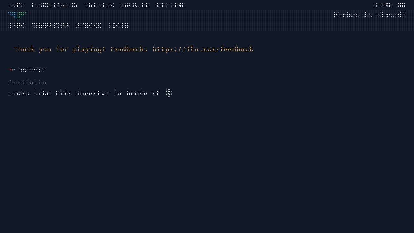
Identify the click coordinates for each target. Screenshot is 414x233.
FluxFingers (55, 5)
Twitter (99, 5)
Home (16, 5)
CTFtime (171, 5)
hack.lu (135, 5)
